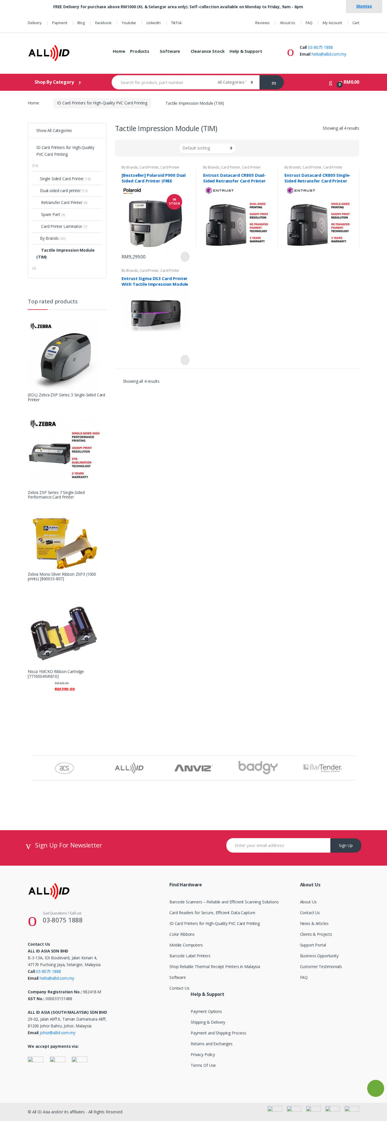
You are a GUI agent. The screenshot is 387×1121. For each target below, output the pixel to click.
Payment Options (206, 1011)
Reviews (262, 22)
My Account (332, 22)
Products (139, 51)
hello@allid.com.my (329, 54)
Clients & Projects (316, 934)
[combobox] (161, 82)
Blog (80, 22)
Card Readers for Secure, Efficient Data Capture (212, 912)
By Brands (130, 167)
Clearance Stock (208, 51)
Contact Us (179, 988)
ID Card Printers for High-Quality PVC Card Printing (102, 103)
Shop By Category (55, 82)
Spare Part (50, 214)
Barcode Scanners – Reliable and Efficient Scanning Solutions (224, 902)
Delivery (35, 22)
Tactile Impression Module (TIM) (65, 253)
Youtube (129, 22)
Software (170, 51)
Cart (355, 22)
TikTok (176, 22)
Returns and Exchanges (212, 1043)
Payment (59, 22)
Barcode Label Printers (189, 955)
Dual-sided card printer (60, 190)
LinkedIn (153, 22)
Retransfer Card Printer (61, 202)
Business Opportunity (319, 955)
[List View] (131, 148)
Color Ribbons (182, 934)
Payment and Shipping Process (218, 1033)
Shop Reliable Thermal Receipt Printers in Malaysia (214, 966)
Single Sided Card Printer (62, 178)
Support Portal (313, 945)
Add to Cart (184, 257)
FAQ (309, 22)
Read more (184, 360)
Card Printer (149, 167)
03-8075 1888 (320, 47)
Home (119, 51)
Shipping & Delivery (208, 1022)
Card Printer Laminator (61, 226)
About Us (287, 22)
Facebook (103, 22)
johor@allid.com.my (57, 1032)
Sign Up (346, 845)
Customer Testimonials (321, 966)
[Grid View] (123, 148)
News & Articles (314, 923)
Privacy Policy (203, 1054)
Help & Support (245, 51)
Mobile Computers (186, 945)
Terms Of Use (203, 1065)
